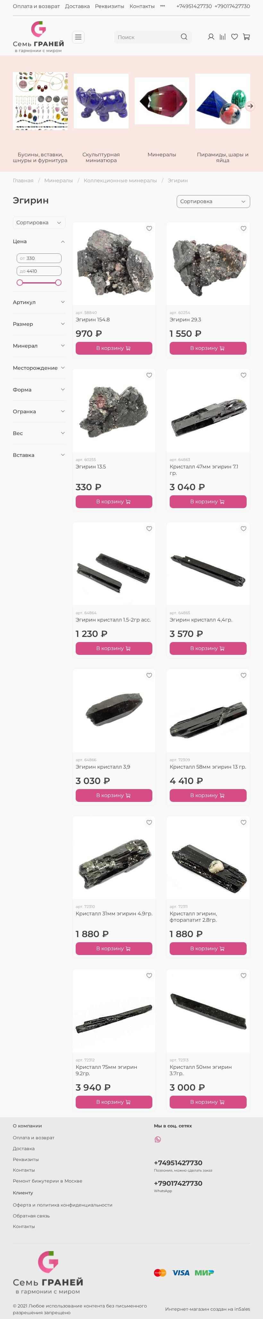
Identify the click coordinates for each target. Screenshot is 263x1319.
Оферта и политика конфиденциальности (63, 1205)
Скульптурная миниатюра (101, 157)
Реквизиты (109, 6)
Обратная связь (31, 1216)
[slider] (20, 282)
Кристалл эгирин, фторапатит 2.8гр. (193, 917)
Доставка (77, 6)
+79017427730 (232, 6)
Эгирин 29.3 (185, 320)
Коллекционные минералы (120, 180)
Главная (23, 180)
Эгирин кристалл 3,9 (103, 767)
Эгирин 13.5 (91, 467)
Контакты (142, 6)
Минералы (162, 155)
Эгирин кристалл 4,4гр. (201, 620)
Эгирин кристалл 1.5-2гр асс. (113, 620)
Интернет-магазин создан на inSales (207, 1309)
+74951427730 (194, 6)
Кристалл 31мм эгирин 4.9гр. (114, 914)
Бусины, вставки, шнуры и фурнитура (40, 157)
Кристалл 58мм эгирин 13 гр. (208, 767)
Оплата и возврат (36, 6)
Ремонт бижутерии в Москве (47, 1181)
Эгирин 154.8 (93, 320)
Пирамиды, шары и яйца (223, 157)
